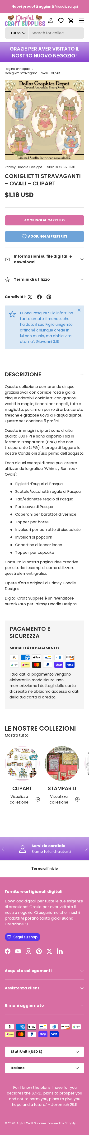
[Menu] (81, 20)
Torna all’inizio (44, 868)
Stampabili (62, 788)
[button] (71, 20)
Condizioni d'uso (32, 453)
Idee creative (66, 562)
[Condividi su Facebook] (39, 297)
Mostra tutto (16, 735)
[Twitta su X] (30, 297)
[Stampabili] (62, 763)
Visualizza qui (66, 6)
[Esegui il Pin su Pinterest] (49, 297)
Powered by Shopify (62, 1123)
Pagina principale (17, 69)
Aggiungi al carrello (44, 220)
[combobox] (44, 33)
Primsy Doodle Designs (23, 167)
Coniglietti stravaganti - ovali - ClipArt (32, 73)
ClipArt (22, 788)
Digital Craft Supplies (31, 1123)
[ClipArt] (22, 763)
